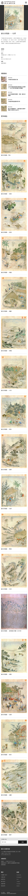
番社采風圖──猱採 (6, 194)
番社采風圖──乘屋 (6, 272)
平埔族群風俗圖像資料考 (14, 101)
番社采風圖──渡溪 (6, 232)
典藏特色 (3, 879)
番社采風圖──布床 (6, 589)
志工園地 (3, 892)
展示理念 (3, 881)
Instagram (19, 877)
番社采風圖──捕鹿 (6, 795)
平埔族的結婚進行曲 (13, 79)
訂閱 (22, 842)
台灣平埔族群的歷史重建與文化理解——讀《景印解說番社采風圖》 (17, 87)
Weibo (18, 886)
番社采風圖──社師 (6, 508)
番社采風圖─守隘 (5, 155)
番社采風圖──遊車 (6, 469)
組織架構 (3, 883)
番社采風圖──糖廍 (6, 311)
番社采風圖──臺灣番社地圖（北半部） (11, 631)
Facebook (19, 875)
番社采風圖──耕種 (6, 351)
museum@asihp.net (5, 854)
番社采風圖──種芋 (6, 835)
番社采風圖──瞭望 (6, 549)
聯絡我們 (3, 886)
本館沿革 (3, 877)
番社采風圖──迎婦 (6, 714)
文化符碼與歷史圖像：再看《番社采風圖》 (17, 94)
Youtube (18, 883)
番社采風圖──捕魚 (6, 674)
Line (18, 879)
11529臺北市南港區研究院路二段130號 (10, 851)
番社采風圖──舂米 (6, 754)
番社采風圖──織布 (6, 429)
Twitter (18, 881)
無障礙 (8, 892)
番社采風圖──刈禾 (6, 390)
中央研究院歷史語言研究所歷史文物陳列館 (8, 2)
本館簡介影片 (4, 875)
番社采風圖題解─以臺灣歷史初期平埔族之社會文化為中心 (17, 109)
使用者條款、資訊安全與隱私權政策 (8, 893)
